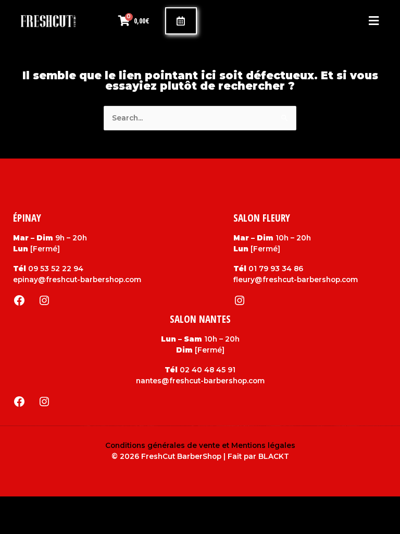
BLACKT (273, 456)
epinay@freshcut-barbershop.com (77, 279)
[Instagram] (44, 300)
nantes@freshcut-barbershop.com (200, 381)
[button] (288, 21)
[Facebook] (19, 300)
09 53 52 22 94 (55, 268)
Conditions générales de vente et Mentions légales (200, 445)
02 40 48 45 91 (207, 370)
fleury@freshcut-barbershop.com (295, 279)
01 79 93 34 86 (275, 268)
